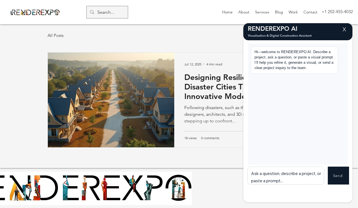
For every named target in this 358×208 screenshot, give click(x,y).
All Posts (55, 35)
